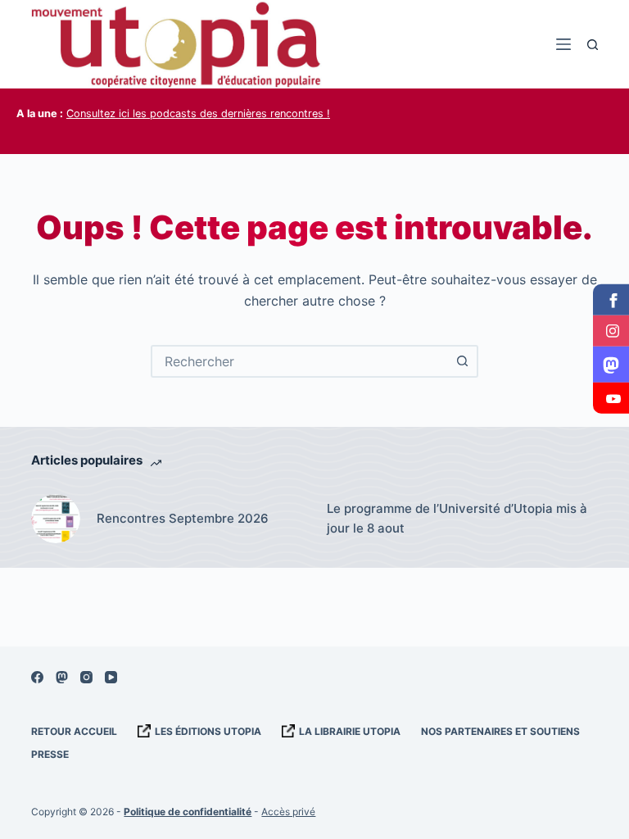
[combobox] (299, 361)
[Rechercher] (592, 44)
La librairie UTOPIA (349, 731)
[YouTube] (111, 677)
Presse (50, 754)
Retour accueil (74, 731)
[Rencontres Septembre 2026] (55, 518)
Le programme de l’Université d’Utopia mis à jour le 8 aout (457, 519)
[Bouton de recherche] (462, 361)
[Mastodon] (62, 677)
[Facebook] (37, 677)
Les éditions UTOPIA (208, 731)
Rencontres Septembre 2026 (183, 518)
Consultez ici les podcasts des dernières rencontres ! (198, 113)
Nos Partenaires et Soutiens (500, 731)
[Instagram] (86, 677)
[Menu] (563, 44)
